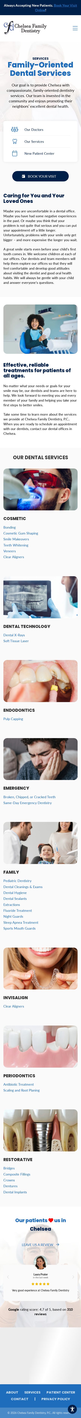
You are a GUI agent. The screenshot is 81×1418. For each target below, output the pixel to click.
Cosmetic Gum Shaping (20, 533)
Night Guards (13, 916)
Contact (19, 1399)
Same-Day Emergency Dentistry (27, 802)
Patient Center (61, 1392)
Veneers (9, 551)
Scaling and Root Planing (21, 1090)
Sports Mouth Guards (19, 928)
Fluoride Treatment (17, 910)
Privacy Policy (55, 1399)
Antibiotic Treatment (18, 1084)
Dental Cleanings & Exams (23, 886)
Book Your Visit (42, 176)
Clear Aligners (13, 556)
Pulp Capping (13, 718)
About (12, 1392)
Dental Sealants (15, 898)
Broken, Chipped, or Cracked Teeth (29, 796)
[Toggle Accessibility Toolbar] (72, 1409)
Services (32, 1392)
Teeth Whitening (15, 545)
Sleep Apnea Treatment (20, 922)
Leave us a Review (37, 1244)
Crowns (9, 1180)
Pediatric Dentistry (17, 880)
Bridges (9, 1168)
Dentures (10, 1185)
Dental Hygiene (15, 892)
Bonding (9, 527)
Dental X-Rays (14, 634)
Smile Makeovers (16, 539)
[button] (7, 1277)
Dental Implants (15, 1192)
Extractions (11, 904)
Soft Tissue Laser (16, 640)
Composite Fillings (16, 1174)
